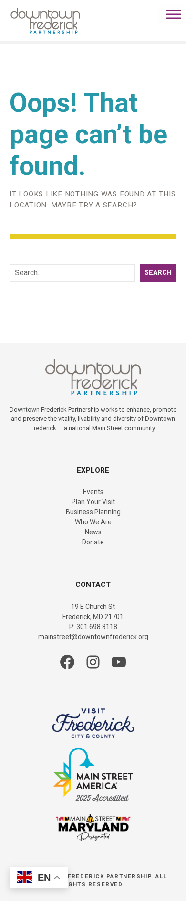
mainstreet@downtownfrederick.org (93, 636)
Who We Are (93, 522)
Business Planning (93, 512)
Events (93, 492)
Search (158, 273)
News (93, 532)
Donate (93, 542)
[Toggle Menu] (173, 14)
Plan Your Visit (93, 502)
